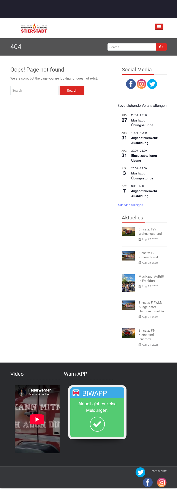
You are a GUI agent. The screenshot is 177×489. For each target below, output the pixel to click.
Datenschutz (158, 471)
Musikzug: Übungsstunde (142, 122)
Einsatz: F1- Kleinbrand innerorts (147, 335)
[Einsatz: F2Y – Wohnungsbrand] (128, 231)
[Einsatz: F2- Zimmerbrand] (128, 255)
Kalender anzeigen (130, 205)
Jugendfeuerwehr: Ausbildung (144, 140)
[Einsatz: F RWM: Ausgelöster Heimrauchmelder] (128, 305)
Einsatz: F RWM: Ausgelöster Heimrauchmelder (151, 307)
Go (161, 47)
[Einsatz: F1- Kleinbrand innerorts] (128, 333)
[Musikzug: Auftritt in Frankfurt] (128, 283)
